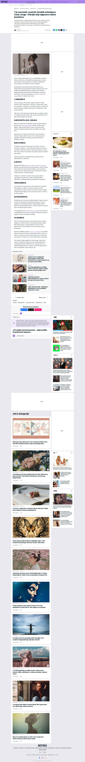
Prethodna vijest (20, 297)
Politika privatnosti (51, 754)
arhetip (15, 302)
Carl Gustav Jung (30, 302)
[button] (48, 30)
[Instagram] (42, 758)
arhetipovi (30, 78)
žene (45, 302)
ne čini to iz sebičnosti (35, 231)
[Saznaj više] (71, 317)
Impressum (29, 754)
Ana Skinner (18, 29)
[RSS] (45, 758)
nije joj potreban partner (32, 210)
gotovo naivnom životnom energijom (36, 165)
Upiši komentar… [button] (20, 335)
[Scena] (44, 752)
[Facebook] (39, 758)
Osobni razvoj (33, 8)
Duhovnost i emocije (24, 8)
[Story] (40, 752)
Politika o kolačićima (36, 754)
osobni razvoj (39, 302)
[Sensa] (4, 1)
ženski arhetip (21, 302)
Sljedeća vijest (42, 297)
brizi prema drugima (27, 125)
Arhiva (57, 754)
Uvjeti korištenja (44, 754)
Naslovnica (16, 8)
